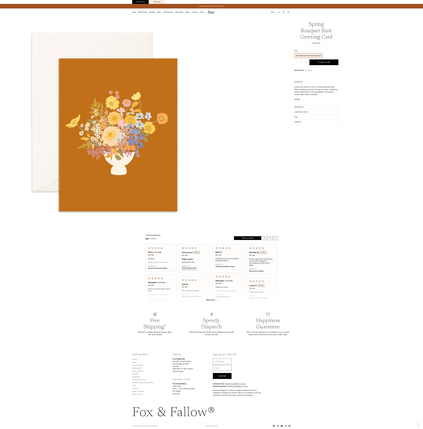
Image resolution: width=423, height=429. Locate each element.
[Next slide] (288, 6)
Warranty (297, 122)
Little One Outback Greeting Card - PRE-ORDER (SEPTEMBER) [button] (192, 296)
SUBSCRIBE (222, 376)
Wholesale (136, 377)
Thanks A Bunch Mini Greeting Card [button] (189, 268)
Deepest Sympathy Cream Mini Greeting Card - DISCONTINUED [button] (224, 266)
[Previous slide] (133, 6)
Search (134, 359)
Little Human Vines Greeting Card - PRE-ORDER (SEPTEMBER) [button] (259, 298)
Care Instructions (300, 112)
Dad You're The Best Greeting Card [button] (256, 271)
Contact (135, 388)
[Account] (283, 12)
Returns (135, 374)
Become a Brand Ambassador (142, 383)
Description (298, 82)
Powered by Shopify (151, 426)
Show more (210, 300)
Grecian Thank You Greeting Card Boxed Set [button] (158, 268)
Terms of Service (138, 391)
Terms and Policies (211, 426)
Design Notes (298, 107)
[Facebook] (274, 426)
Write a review (247, 238)
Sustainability (137, 368)
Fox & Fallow (140, 2)
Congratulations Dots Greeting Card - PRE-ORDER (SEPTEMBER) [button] (225, 297)
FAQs (296, 117)
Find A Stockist (137, 365)
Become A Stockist (139, 380)
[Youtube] (281, 426)
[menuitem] (202, 12)
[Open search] (264, 238)
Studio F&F (157, 2)
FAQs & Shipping (137, 371)
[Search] (278, 12)
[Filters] (270, 238)
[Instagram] (277, 426)
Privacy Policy (137, 394)
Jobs (133, 385)
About (134, 362)
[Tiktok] (285, 426)
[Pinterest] (289, 426)
